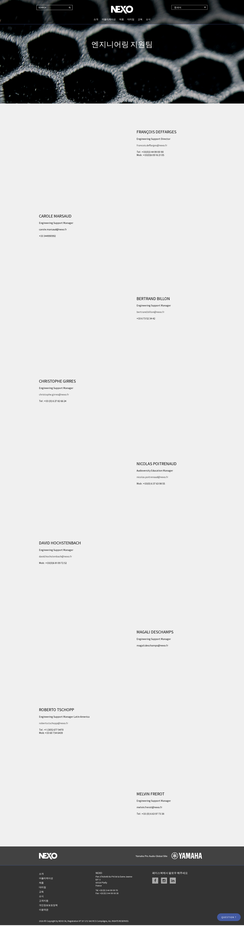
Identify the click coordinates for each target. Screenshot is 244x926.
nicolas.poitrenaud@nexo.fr (152, 477)
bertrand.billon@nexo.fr (150, 312)
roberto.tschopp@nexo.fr (53, 723)
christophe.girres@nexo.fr (54, 394)
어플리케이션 (109, 19)
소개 (96, 19)
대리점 (130, 19)
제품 (121, 19)
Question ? (228, 917)
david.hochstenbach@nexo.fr (55, 556)
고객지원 (43, 900)
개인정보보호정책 (48, 905)
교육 (140, 19)
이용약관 (43, 909)
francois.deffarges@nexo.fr (152, 145)
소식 (148, 19)
